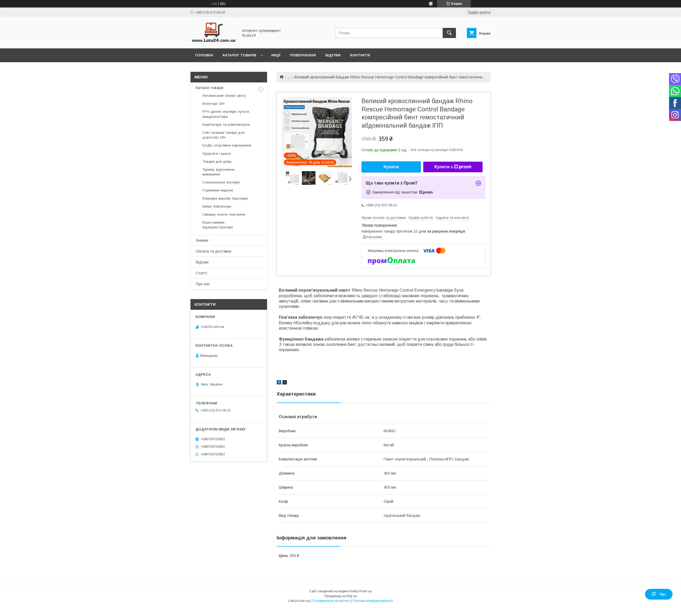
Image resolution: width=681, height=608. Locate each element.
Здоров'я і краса (216, 154)
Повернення (303, 55)
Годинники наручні (217, 190)
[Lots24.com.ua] (213, 41)
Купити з (443, 167)
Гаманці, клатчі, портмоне (223, 214)
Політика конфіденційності (372, 601)
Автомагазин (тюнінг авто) (224, 96)
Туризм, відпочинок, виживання (218, 171)
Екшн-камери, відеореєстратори (217, 224)
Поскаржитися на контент (331, 601)
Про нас (203, 284)
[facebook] (279, 383)
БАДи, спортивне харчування (226, 145)
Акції (275, 55)
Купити (391, 167)
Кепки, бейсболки (216, 206)
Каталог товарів (239, 55)
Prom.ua (365, 591)
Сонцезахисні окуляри (221, 182)
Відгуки (332, 55)
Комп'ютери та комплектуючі (226, 125)
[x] (285, 383)
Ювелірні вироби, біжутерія (225, 198)
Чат (662, 594)
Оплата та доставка (213, 251)
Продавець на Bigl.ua (340, 596)
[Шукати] (449, 33)
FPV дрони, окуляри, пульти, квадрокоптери (226, 114)
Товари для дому (217, 161)
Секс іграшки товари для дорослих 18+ (223, 135)
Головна (204, 55)
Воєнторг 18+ (213, 104)
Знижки (202, 240)
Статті (201, 273)
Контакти (360, 55)
